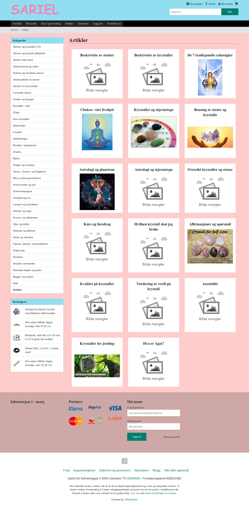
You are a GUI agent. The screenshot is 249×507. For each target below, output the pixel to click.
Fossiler (17, 132)
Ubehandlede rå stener (26, 79)
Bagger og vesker (23, 276)
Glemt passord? (171, 437)
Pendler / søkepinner (25, 145)
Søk (229, 11)
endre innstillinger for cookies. (161, 493)
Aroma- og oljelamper (25, 217)
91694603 (133, 478)
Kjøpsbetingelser (84, 470)
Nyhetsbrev (141, 470)
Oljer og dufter (21, 224)
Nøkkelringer (20, 138)
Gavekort (83, 23)
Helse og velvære (23, 237)
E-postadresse (135, 407)
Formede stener (22, 92)
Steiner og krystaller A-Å (27, 46)
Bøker (16, 158)
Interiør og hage (22, 211)
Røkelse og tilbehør (24, 230)
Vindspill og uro (22, 197)
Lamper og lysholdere (25, 204)
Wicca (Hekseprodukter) (27, 178)
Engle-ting (19, 250)
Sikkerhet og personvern (115, 470)
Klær (15, 283)
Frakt (66, 470)
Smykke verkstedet (24, 263)
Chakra (17, 151)
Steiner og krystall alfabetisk (29, 53)
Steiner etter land (23, 59)
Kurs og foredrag (51, 23)
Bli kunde (31, 23)
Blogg (156, 470)
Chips (16, 112)
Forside (17, 23)
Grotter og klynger (23, 99)
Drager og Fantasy (24, 165)
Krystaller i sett (21, 105)
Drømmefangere (22, 191)
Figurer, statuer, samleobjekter (30, 243)
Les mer (135, 493)
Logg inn (98, 23)
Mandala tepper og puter (27, 270)
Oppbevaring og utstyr (26, 66)
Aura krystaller (21, 119)
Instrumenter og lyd (24, 184)
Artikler (69, 23)
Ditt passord (134, 421)
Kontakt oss (114, 23)
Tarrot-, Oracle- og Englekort (29, 171)
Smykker (18, 257)
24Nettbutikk (131, 499)
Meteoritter (19, 125)
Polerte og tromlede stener (28, 73)
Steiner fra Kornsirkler (25, 86)
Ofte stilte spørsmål (176, 470)
